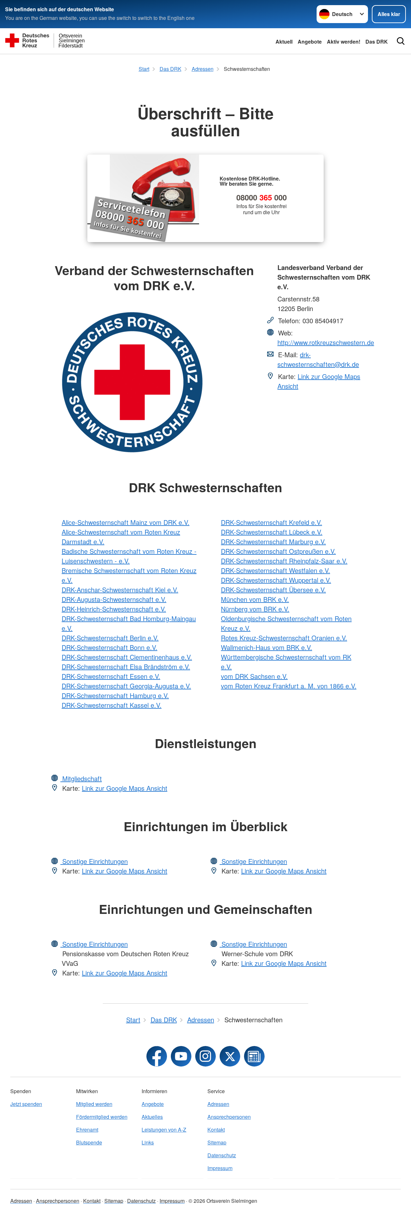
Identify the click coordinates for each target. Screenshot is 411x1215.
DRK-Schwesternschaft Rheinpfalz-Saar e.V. (284, 560)
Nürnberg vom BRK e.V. (255, 608)
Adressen (218, 1104)
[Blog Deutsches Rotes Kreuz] (254, 1056)
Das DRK (376, 41)
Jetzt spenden (26, 1104)
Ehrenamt (87, 1129)
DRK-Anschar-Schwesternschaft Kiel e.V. (120, 589)
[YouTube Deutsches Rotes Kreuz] (181, 1056)
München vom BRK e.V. (255, 599)
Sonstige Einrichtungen (94, 861)
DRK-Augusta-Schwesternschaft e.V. (114, 599)
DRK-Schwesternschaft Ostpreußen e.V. (278, 551)
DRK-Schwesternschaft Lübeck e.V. (271, 531)
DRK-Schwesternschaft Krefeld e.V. (271, 522)
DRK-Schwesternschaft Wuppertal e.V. (276, 580)
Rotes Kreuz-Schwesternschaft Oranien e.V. (284, 637)
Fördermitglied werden (101, 1116)
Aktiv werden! (343, 41)
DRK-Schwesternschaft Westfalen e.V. (275, 570)
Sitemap (216, 1142)
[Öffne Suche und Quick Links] (401, 41)
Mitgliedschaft (81, 778)
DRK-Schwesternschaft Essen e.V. (111, 676)
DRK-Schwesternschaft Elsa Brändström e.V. (126, 666)
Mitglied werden (94, 1104)
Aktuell (284, 41)
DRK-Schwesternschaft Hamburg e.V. (115, 695)
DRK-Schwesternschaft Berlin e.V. (110, 637)
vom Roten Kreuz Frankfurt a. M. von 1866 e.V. (288, 685)
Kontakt (216, 1129)
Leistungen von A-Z (164, 1129)
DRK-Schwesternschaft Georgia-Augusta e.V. (126, 685)
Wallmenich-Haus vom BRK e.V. (266, 647)
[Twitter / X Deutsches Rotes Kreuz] (230, 1056)
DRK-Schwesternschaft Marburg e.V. (273, 541)
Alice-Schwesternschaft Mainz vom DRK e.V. (125, 522)
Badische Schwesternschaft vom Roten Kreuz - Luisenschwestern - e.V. (129, 555)
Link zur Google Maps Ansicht (124, 788)
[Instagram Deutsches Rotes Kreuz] (205, 1056)
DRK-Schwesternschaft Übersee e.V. (273, 589)
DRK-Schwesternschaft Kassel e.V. (112, 705)
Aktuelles (152, 1116)
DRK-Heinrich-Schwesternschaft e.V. (114, 608)
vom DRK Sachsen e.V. (254, 676)
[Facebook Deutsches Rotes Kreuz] (156, 1056)
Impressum (219, 1168)
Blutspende (89, 1142)
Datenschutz (221, 1155)
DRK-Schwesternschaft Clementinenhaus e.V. (127, 657)
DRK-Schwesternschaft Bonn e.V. (109, 647)
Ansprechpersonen (229, 1116)
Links (148, 1142)
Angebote (310, 41)
